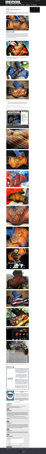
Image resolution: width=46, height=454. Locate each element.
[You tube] (8, 448)
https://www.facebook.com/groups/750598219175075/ (14, 407)
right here (17, 109)
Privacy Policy (33, 448)
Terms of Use (39, 448)
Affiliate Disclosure (16, 448)
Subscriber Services (27, 448)
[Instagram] (7, 448)
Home (6, 7)
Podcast (36, 0)
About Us (12, 448)
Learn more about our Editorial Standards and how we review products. (22, 387)
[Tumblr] (9, 448)
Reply (8, 421)
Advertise (30, 448)
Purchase (36, 448)
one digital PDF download (22, 395)
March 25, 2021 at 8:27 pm (9, 423)
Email (9, 444)
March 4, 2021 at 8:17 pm (9, 405)
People (8, 7)
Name (9, 443)
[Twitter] (10, 448)
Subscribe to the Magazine (32, 0)
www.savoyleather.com (24, 364)
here (12, 107)
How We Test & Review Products (21, 448)
